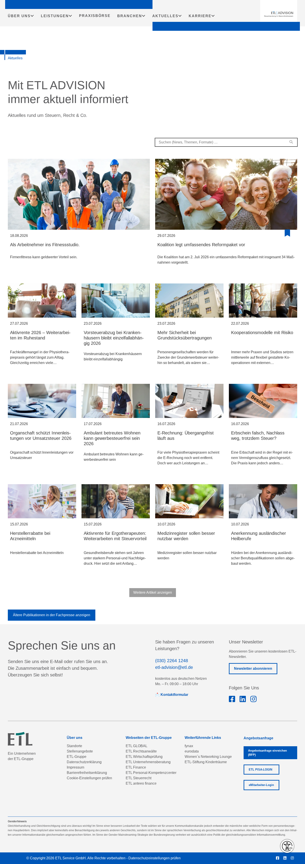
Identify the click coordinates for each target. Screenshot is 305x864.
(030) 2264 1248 (171, 660)
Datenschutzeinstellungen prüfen (154, 858)
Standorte (74, 746)
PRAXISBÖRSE (95, 16)
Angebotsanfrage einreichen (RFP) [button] (267, 753)
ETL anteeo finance (141, 783)
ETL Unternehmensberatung (148, 762)
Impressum (75, 767)
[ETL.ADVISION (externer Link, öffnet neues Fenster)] (232, 699)
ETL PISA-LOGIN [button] (260, 769)
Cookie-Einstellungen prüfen (89, 778)
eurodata (192, 751)
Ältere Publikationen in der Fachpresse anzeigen (51, 615)
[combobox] (226, 142)
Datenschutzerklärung (84, 762)
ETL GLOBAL (136, 746)
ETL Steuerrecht (138, 778)
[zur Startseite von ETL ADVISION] (278, 14)
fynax (189, 746)
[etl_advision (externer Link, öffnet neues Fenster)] (253, 699)
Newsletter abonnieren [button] (253, 668)
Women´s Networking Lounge (208, 757)
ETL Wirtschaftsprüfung (144, 757)
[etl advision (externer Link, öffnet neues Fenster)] (243, 699)
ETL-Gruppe (76, 757)
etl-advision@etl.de (174, 667)
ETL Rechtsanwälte (141, 751)
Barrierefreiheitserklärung (87, 773)
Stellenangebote (80, 751)
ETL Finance (136, 767)
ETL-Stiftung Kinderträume (206, 762)
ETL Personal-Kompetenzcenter (151, 773)
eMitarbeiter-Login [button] (261, 785)
